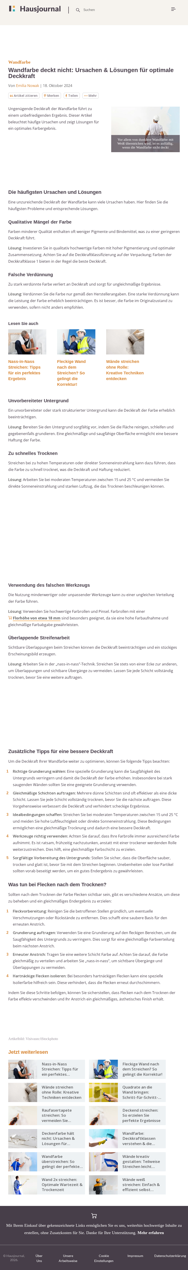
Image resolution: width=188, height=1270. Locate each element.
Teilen (73, 95)
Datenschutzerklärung (170, 1256)
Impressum (135, 1256)
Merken (53, 95)
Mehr (92, 95)
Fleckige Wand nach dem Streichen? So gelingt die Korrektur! (71, 373)
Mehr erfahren (151, 1232)
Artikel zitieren (26, 95)
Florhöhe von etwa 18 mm (37, 618)
